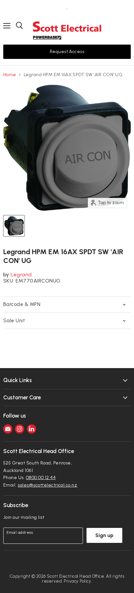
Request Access (67, 51)
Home (9, 74)
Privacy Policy (77, 581)
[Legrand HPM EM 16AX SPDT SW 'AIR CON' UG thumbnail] (14, 225)
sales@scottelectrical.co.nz (47, 485)
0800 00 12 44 (41, 477)
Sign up (104, 535)
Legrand (21, 274)
